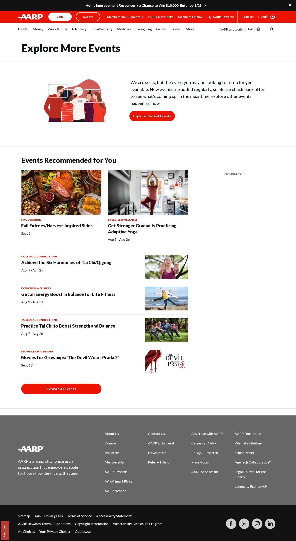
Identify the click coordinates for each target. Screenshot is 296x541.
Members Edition (190, 17)
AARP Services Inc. (205, 472)
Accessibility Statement (114, 516)
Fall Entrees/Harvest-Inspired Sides (57, 225)
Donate (110, 443)
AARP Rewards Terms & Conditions (44, 524)
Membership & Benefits (123, 17)
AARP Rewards (223, 17)
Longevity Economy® (251, 486)
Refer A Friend (158, 462)
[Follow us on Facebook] (231, 523)
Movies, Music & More (37, 351)
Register (248, 16)
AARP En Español (161, 443)
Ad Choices (26, 531)
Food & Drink (31, 219)
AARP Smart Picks (160, 17)
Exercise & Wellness (122, 219)
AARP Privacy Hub (48, 516)
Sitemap (24, 516)
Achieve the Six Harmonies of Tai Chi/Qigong (66, 262)
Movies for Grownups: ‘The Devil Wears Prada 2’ (70, 357)
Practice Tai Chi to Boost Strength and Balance (68, 325)
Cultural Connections (39, 256)
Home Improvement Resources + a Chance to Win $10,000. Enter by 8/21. (144, 5)
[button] (271, 29)
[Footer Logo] (48, 449)
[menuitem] (23, 31)
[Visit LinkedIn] (270, 523)
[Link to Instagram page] (257, 523)
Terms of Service (79, 516)
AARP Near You (116, 491)
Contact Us (156, 433)
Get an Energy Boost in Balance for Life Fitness (68, 294)
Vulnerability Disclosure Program (137, 524)
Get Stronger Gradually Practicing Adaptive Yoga (142, 228)
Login (264, 16)
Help (251, 29)
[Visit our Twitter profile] (244, 523)
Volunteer (112, 453)
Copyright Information (92, 524)
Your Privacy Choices (55, 531)
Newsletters (157, 453)
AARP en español (231, 29)
